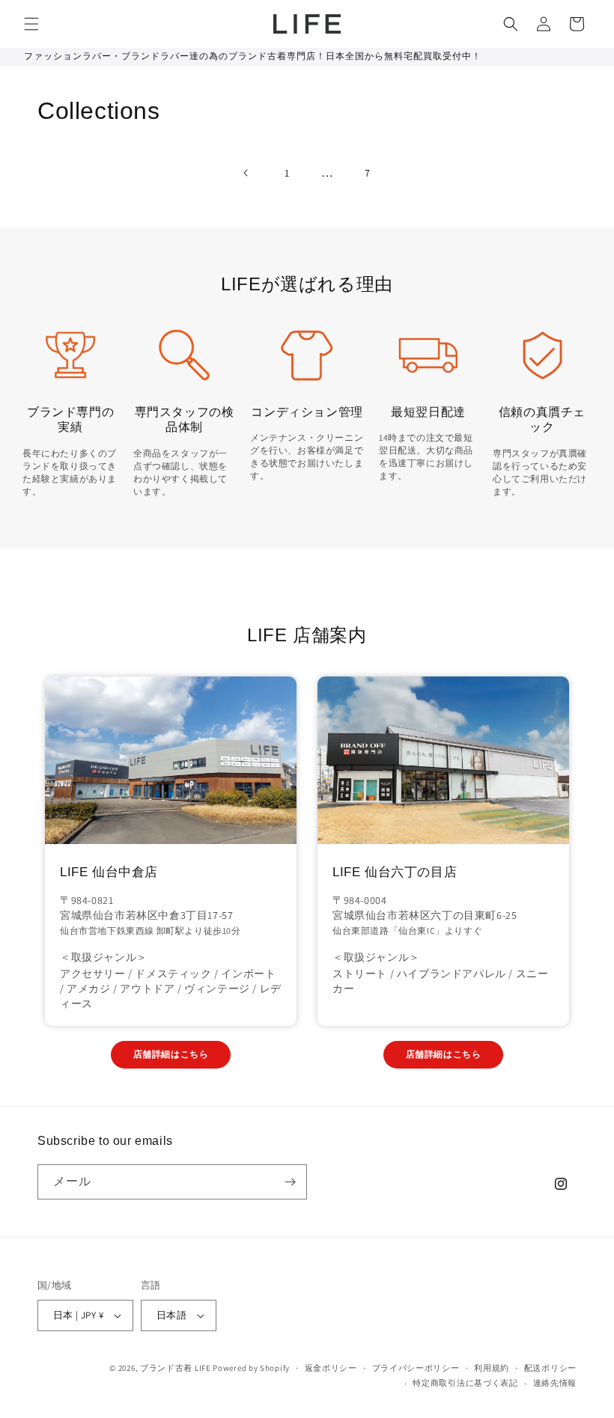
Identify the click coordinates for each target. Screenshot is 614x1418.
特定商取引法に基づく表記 (465, 1383)
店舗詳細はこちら (171, 1054)
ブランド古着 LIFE (175, 1368)
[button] (31, 23)
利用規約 (491, 1368)
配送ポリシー (550, 1368)
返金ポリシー (331, 1368)
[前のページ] (246, 172)
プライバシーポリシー (416, 1368)
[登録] (289, 1182)
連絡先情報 (555, 1383)
